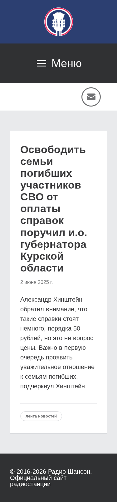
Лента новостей (41, 416)
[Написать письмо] (91, 97)
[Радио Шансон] (58, 21)
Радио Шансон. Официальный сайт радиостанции (51, 477)
